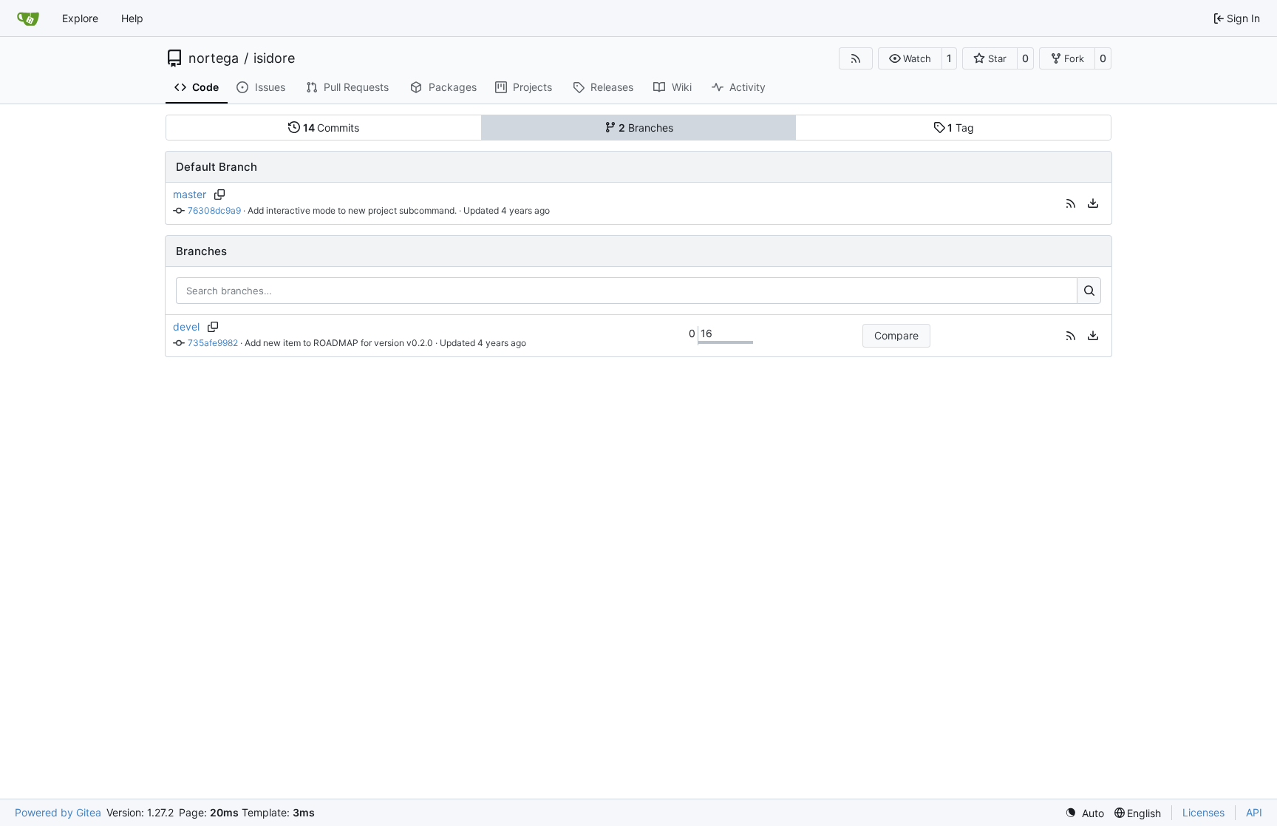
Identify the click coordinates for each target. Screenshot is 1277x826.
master (189, 194)
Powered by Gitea (58, 812)
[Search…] (1089, 290)
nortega (213, 58)
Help (132, 18)
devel (186, 326)
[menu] (1093, 203)
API (1254, 812)
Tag (960, 127)
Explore (80, 18)
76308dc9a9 (214, 210)
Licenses (1203, 812)
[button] (910, 58)
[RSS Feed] (856, 58)
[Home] (28, 18)
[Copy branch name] (219, 194)
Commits (331, 127)
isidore (274, 58)
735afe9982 (213, 342)
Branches (646, 127)
